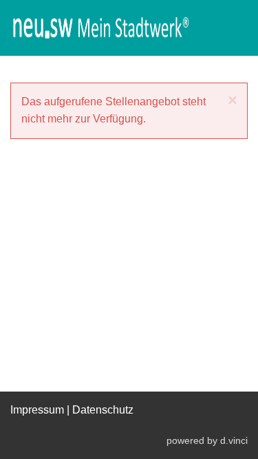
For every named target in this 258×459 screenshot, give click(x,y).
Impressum (37, 410)
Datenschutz (102, 410)
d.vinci (234, 440)
